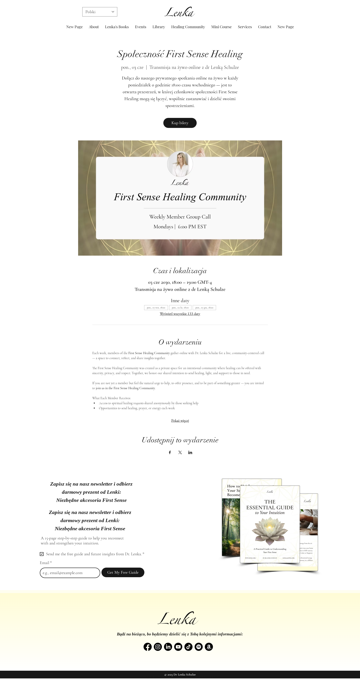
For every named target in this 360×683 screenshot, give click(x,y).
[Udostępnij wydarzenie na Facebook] (170, 452)
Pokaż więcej (180, 420)
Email (46, 562)
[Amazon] (209, 647)
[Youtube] (178, 647)
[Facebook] (148, 647)
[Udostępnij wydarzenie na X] (180, 452)
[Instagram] (158, 647)
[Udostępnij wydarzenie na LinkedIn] (190, 452)
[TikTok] (188, 647)
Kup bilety (180, 122)
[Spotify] (199, 647)
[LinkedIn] (168, 647)
